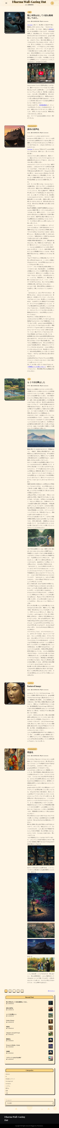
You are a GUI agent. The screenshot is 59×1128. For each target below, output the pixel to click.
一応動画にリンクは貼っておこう (36, 366)
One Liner (30, 25)
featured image (34, 686)
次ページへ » (51, 990)
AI (29, 379)
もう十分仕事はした (36, 382)
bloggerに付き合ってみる (13, 1045)
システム (30, 683)
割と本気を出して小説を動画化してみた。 (40, 16)
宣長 (7, 1090)
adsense (8, 1074)
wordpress (8, 1083)
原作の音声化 (33, 129)
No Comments (45, 21)
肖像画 (8, 1051)
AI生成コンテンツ (10, 1079)
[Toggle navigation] (6, 3)
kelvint (28, 21)
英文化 (51, 29)
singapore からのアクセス (13, 1033)
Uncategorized (32, 126)
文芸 (29, 12)
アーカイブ (8, 1100)
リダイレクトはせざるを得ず (13, 1057)
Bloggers (33, 1125)
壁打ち (7, 1088)
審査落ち (8, 1039)
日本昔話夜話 (43, 105)
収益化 (30, 752)
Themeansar (40, 1125)
